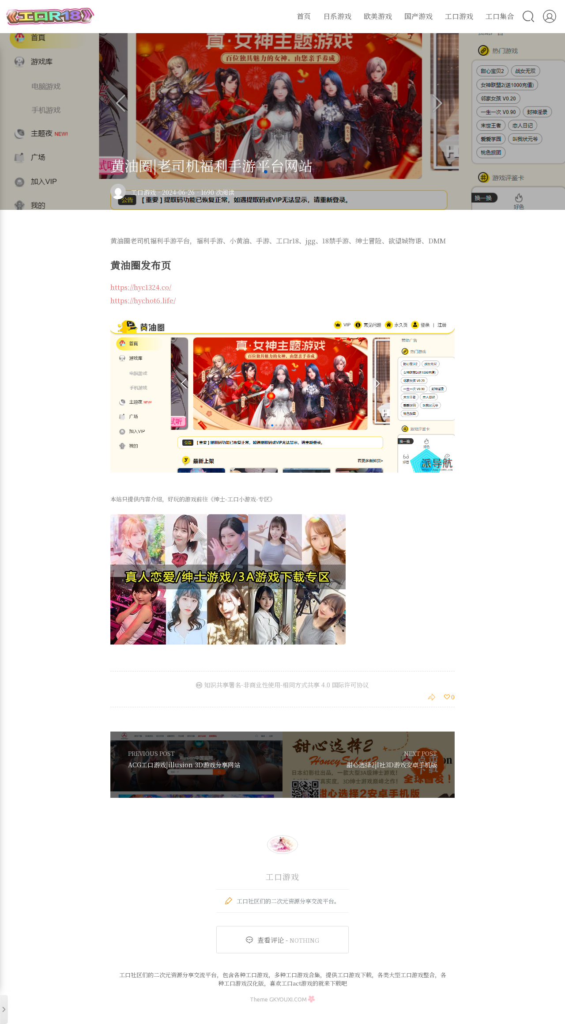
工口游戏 (459, 16)
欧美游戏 (378, 16)
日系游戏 (337, 16)
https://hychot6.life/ (143, 300)
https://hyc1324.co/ (140, 287)
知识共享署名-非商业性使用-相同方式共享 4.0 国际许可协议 (285, 684)
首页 (304, 16)
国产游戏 (418, 16)
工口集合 (500, 16)
